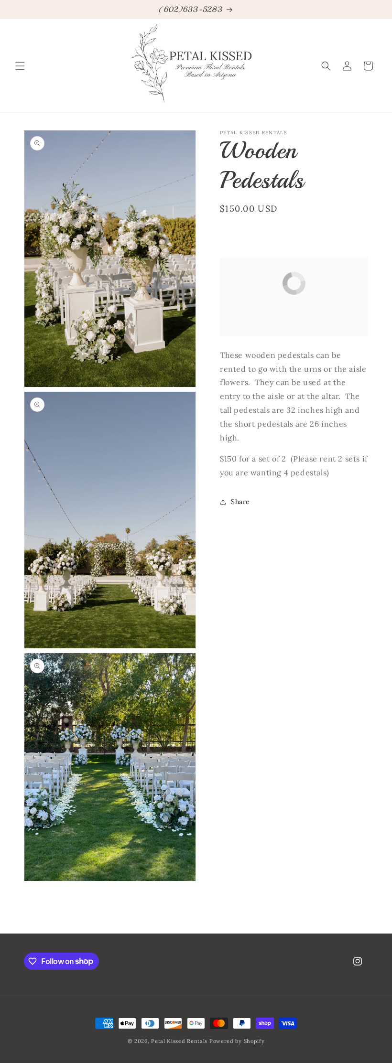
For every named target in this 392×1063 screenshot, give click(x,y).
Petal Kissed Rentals (179, 1041)
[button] (20, 65)
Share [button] (240, 501)
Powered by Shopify (237, 1041)
